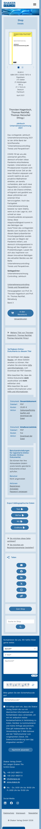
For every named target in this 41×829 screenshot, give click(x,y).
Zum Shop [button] (20, 609)
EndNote (18, 527)
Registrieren (15, 486)
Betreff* (8, 649)
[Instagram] (17, 803)
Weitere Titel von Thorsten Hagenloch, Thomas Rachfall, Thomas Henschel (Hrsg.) (20, 335)
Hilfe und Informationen (18, 391)
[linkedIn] (5, 803)
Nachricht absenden (20, 750)
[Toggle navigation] (34, 4)
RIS (18, 521)
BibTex (18, 515)
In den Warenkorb (22, 313)
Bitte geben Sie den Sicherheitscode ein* (19, 694)
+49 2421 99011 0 (14, 772)
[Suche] (20, 627)
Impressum (20, 813)
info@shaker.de (13, 779)
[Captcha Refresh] (33, 684)
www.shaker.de (13, 782)
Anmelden (14, 489)
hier (31, 739)
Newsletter (33, 813)
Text (18, 509)
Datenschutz (8, 813)
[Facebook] (11, 803)
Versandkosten (20, 319)
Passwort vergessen (18, 491)
